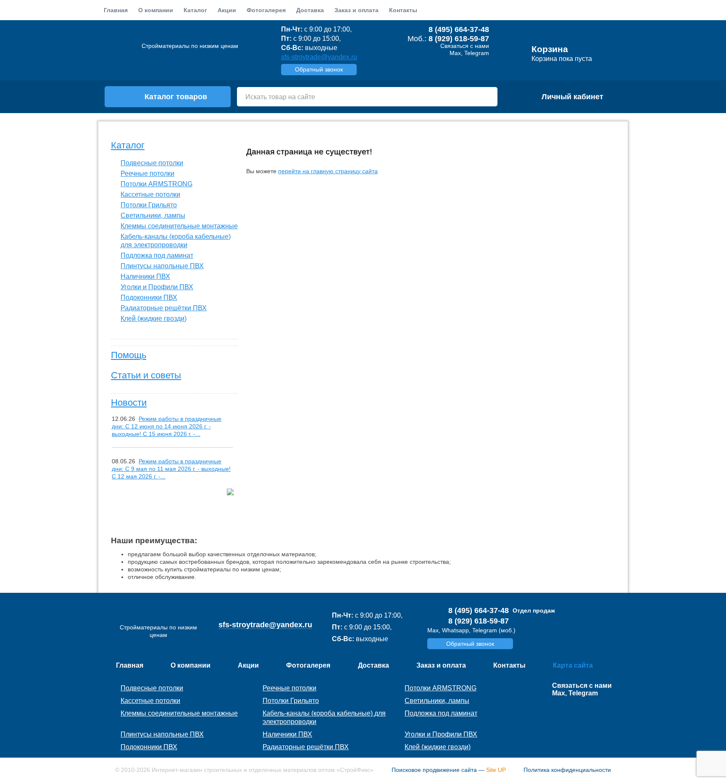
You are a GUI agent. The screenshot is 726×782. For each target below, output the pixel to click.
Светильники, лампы (153, 215)
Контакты (403, 10)
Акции (227, 10)
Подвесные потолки (152, 162)
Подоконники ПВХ (149, 297)
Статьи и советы (146, 375)
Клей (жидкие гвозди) (154, 318)
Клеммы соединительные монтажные (179, 226)
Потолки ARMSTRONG (156, 184)
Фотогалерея (266, 10)
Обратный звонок (319, 69)
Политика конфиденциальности (567, 769)
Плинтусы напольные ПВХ (162, 265)
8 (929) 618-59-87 (459, 38)
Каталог (128, 145)
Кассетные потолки (150, 194)
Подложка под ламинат (157, 255)
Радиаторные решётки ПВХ (164, 308)
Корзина (549, 49)
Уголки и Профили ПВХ (157, 287)
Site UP (496, 769)
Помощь (128, 355)
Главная (116, 10)
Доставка (310, 10)
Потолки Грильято (149, 205)
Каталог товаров (176, 96)
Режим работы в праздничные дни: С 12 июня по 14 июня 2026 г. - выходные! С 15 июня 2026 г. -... (166, 426)
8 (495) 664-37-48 (459, 29)
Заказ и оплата (356, 10)
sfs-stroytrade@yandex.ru (319, 57)
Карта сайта (573, 665)
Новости (129, 402)
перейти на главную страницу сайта (328, 171)
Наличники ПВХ (145, 276)
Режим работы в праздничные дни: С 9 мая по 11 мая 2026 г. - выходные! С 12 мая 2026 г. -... (171, 469)
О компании (155, 10)
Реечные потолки (147, 173)
